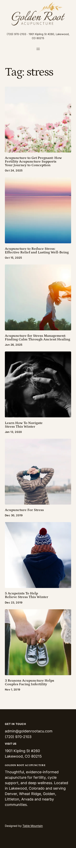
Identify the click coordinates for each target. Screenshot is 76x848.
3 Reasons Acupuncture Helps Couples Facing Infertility (29, 682)
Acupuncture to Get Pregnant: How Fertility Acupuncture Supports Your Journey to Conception (33, 161)
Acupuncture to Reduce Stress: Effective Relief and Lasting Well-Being (37, 250)
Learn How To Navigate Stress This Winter (24, 424)
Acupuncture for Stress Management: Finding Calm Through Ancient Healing (37, 337)
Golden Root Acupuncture (25, 765)
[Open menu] (38, 49)
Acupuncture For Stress (24, 510)
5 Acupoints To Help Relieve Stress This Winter (26, 595)
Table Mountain (32, 825)
